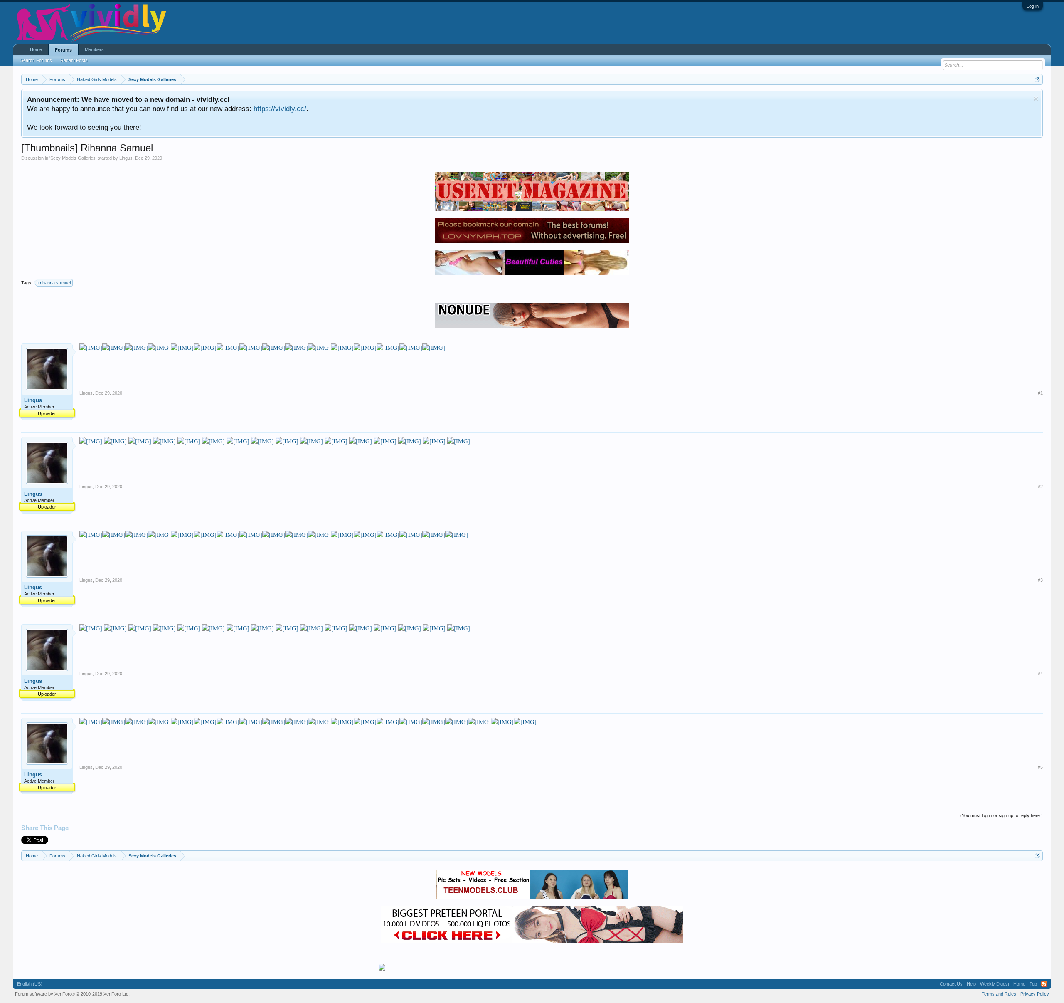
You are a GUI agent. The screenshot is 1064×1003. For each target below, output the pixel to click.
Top (1033, 983)
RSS (1044, 984)
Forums (63, 49)
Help (971, 983)
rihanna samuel (55, 282)
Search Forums (36, 60)
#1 (1040, 392)
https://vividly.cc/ (280, 108)
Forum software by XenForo (72, 993)
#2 (1040, 486)
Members (94, 49)
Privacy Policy (1034, 993)
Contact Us (951, 983)
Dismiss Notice (1036, 99)
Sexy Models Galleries (73, 158)
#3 (1040, 580)
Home (36, 49)
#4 (1040, 673)
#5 (1040, 767)
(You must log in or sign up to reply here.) (1001, 815)
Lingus (126, 158)
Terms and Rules (999, 993)
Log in (1033, 6)
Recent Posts (74, 60)
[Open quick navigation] (1037, 79)
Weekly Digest (994, 983)
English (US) (29, 983)
